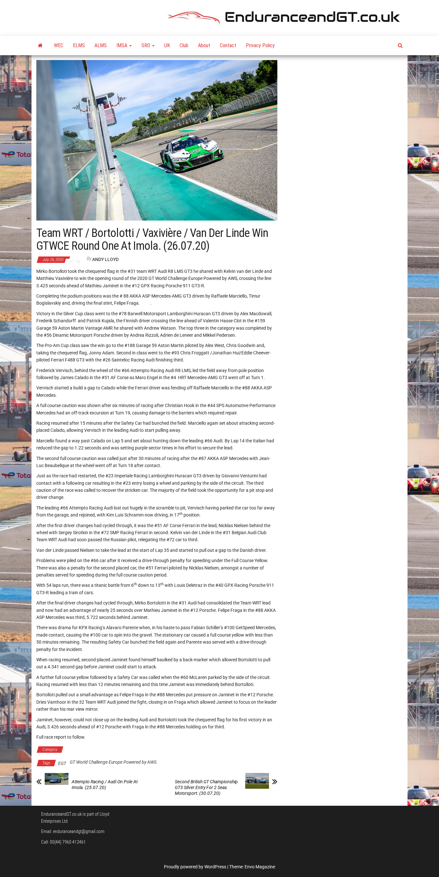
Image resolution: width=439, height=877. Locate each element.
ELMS (79, 45)
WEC (58, 45)
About (204, 45)
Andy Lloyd (105, 259)
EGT (62, 763)
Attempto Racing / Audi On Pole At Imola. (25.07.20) (105, 784)
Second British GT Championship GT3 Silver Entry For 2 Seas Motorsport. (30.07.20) (206, 787)
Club (184, 45)
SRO (146, 45)
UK (167, 45)
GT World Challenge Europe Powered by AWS (109, 749)
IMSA (122, 45)
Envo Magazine (260, 866)
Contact (228, 45)
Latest (162, 749)
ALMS (100, 45)
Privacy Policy (260, 45)
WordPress (215, 866)
